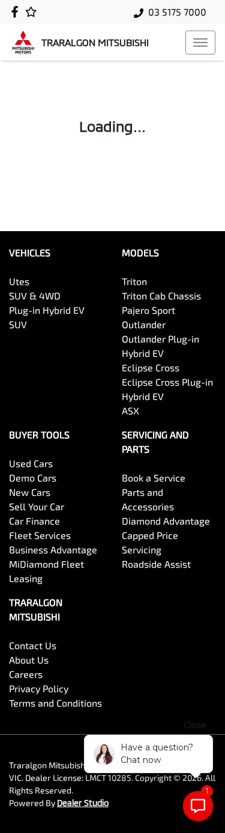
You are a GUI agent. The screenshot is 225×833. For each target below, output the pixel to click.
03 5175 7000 (177, 11)
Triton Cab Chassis (161, 295)
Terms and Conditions (55, 702)
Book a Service (153, 477)
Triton (134, 281)
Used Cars (31, 463)
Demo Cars (32, 477)
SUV (18, 324)
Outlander (144, 324)
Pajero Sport (148, 310)
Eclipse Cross (150, 367)
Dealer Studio (83, 803)
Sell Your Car (36, 506)
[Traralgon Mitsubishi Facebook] (17, 11)
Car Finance (34, 520)
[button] (200, 42)
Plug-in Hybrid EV (47, 310)
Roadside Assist (156, 564)
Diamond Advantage (166, 520)
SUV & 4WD (35, 295)
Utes (19, 281)
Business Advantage (53, 549)
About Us (29, 659)
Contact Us (32, 645)
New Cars (29, 492)
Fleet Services (40, 535)
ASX (130, 410)
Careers (26, 674)
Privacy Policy (38, 688)
